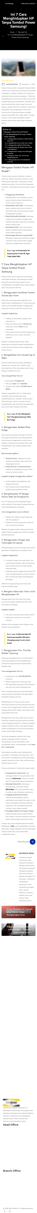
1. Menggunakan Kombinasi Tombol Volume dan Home (20, 140)
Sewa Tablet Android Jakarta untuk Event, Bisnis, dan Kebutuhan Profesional (17, 973)
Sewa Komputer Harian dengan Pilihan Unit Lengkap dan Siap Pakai (20, 998)
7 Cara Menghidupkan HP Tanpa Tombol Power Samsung (17, 135)
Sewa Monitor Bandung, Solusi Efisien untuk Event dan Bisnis (18, 1008)
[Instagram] (9, 1211)
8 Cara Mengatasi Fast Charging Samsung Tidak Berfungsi (19, 417)
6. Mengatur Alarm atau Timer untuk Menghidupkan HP (18, 157)
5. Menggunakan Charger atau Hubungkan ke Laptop (19, 152)
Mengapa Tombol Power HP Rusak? (16, 132)
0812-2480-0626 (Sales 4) (14, 1152)
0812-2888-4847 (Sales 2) (14, 1144)
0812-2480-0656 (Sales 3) (14, 1148)
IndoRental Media (11, 84)
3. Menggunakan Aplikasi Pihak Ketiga (18, 145)
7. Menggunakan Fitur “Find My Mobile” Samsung (18, 161)
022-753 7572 (10, 1157)
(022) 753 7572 (11, 1161)
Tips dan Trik (22, 32)
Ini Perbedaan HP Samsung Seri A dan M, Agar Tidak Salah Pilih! (18, 253)
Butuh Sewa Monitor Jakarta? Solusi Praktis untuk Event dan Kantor (18, 1019)
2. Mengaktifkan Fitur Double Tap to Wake (19, 143)
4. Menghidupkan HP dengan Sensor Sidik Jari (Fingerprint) (19, 148)
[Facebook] (4, 1211)
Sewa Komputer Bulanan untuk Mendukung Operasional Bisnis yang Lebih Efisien (18, 986)
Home (12, 32)
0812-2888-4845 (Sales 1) (14, 1140)
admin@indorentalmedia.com (16, 1165)
